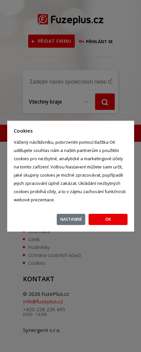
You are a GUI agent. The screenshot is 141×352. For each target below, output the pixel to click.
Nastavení (71, 219)
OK (108, 219)
